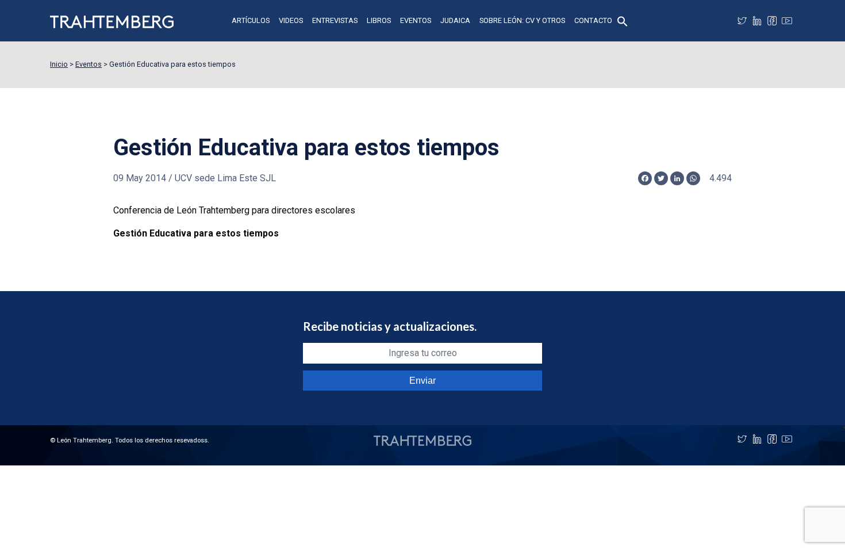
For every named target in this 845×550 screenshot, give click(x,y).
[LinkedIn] (757, 20)
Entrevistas (335, 20)
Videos (291, 20)
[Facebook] (772, 20)
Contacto (593, 20)
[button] (622, 20)
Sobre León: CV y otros (522, 20)
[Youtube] (787, 20)
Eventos (415, 20)
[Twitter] (742, 20)
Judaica (455, 20)
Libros (379, 20)
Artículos (251, 20)
